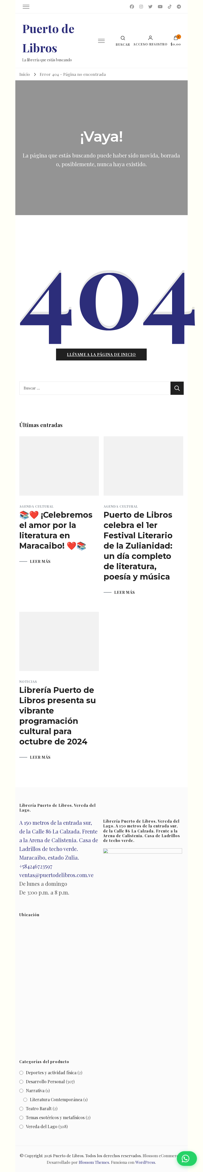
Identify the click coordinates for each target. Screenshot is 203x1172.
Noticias (28, 681)
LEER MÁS (40, 561)
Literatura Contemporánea (56, 1099)
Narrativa (35, 1090)
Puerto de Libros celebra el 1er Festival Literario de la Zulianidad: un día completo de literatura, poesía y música (138, 546)
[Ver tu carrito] (176, 39)
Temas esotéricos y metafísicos (55, 1117)
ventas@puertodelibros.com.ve (56, 874)
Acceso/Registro (150, 44)
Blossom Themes (94, 1162)
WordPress (145, 1162)
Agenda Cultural (36, 506)
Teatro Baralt (39, 1108)
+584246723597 (35, 866)
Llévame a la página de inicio (101, 354)
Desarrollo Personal (45, 1081)
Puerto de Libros (68, 1155)
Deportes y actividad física (51, 1072)
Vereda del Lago (41, 1126)
